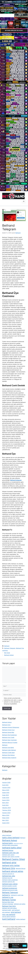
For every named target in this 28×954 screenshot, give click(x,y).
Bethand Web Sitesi (8, 902)
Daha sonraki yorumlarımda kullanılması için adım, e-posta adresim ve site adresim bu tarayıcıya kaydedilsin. (13, 701)
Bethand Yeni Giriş (9, 906)
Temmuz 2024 (6, 810)
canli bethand (16, 910)
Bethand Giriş (6, 725)
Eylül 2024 (5, 805)
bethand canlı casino (8, 854)
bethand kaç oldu (8, 876)
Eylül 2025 (5, 785)
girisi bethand (16, 912)
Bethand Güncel (20, 868)
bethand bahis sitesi (11, 847)
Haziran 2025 (6, 787)
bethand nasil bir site (8, 881)
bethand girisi (9, 862)
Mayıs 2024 (5, 815)
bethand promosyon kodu (9, 890)
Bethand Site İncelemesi (9, 735)
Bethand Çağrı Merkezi (9, 750)
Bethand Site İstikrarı (8, 755)
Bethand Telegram (9, 648)
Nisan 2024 (5, 818)
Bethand (6, 646)
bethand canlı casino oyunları (10, 856)
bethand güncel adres (12, 871)
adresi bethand (6, 835)
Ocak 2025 (5, 795)
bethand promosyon (9, 888)
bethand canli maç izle (10, 853)
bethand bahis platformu (18, 843)
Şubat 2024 (5, 823)
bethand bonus (7, 850)
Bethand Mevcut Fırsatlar (9, 742)
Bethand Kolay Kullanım (9, 757)
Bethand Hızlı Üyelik (8, 737)
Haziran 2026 (6, 782)
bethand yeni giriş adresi (9, 908)
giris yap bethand (8, 914)
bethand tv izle (7, 897)
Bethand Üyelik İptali (8, 752)
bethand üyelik (6, 910)
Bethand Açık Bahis (8, 747)
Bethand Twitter (9, 900)
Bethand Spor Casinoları (9, 740)
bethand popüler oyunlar (9, 886)
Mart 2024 (5, 820)
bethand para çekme (9, 884)
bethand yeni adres (19, 904)
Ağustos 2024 (6, 807)
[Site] (14, 51)
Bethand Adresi (9, 655)
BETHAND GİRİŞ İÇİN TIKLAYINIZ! (14, 30)
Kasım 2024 (5, 800)
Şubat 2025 (5, 792)
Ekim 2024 (5, 802)
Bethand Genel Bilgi (8, 732)
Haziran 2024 (6, 813)
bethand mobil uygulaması (10, 880)
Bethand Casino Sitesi (13, 859)
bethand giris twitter (11, 865)
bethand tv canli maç (17, 895)
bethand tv (6, 895)
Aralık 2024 (5, 797)
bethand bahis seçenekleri (10, 845)
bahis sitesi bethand (11, 838)
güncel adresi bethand (8, 916)
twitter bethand (20, 919)
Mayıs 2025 (5, 790)
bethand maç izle (7, 878)
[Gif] (14, 82)
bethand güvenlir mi (8, 873)
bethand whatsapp (7, 904)
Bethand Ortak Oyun (8, 730)
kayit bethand (8, 919)
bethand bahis (7, 843)
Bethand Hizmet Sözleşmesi (10, 727)
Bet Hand (7, 653)
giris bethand (6, 912)
